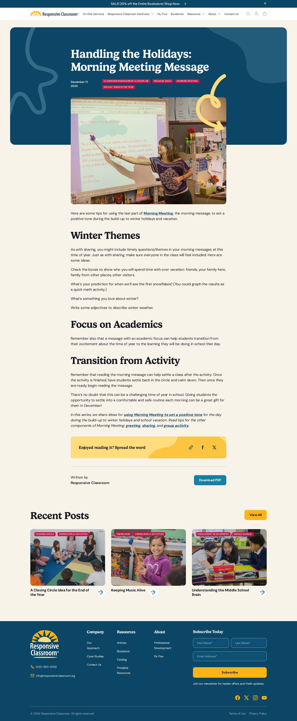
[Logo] (54, 14)
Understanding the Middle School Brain (229, 563)
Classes (116, 56)
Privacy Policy (258, 713)
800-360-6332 (46, 667)
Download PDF (210, 480)
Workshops (118, 43)
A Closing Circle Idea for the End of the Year (67, 563)
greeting (133, 425)
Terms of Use (237, 713)
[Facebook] (202, 447)
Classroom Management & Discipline (126, 81)
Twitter (246, 697)
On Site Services (93, 14)
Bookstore (177, 14)
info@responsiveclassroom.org (55, 676)
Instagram (255, 697)
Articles (121, 643)
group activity (176, 425)
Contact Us (231, 14)
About (212, 14)
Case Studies (95, 656)
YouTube (264, 697)
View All (256, 515)
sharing (148, 425)
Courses (116, 50)
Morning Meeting (187, 81)
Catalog (122, 659)
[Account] (256, 14)
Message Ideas (163, 81)
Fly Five (162, 14)
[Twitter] (214, 447)
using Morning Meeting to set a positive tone (163, 414)
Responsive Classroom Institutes (128, 14)
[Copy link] (191, 447)
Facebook (237, 697)
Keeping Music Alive (148, 563)
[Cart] (264, 14)
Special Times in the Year (119, 87)
